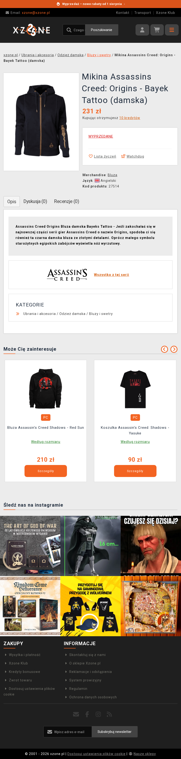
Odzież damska (72, 314)
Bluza (112, 175)
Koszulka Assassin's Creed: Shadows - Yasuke (135, 430)
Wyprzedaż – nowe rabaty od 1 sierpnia (93, 4)
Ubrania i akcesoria (39, 314)
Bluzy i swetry (101, 314)
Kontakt (122, 13)
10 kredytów (129, 118)
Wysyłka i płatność (25, 655)
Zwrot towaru (20, 680)
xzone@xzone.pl (30, 13)
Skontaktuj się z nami (87, 655)
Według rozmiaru (45, 442)
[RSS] (109, 714)
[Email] (76, 714)
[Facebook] (87, 714)
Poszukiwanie (101, 30)
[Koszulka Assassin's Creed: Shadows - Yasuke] (135, 388)
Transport (142, 13)
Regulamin (78, 689)
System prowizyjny (85, 680)
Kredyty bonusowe (24, 672)
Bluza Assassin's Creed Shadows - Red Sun (45, 427)
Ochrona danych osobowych (93, 697)
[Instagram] (98, 714)
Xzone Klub (165, 13)
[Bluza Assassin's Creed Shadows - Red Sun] (45, 388)
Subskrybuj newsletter (115, 732)
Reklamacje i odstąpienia (90, 672)
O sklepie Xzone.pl (85, 663)
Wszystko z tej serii (111, 275)
